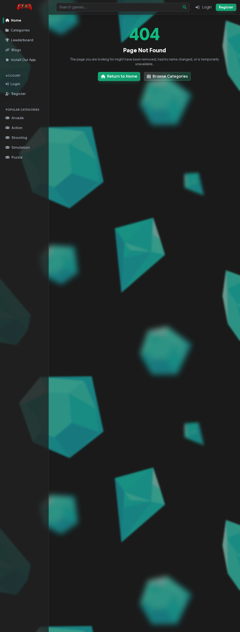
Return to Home (122, 76)
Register (226, 7)
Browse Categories (170, 76)
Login (207, 7)
